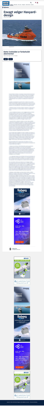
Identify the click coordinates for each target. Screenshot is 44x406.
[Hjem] (5, 3)
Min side (19, 4)
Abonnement (28, 4)
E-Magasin (23, 4)
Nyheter (11, 4)
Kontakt (32, 4)
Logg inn (5, 59)
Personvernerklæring (33, 402)
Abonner (10, 59)
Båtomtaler (15, 4)
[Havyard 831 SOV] (22, 33)
